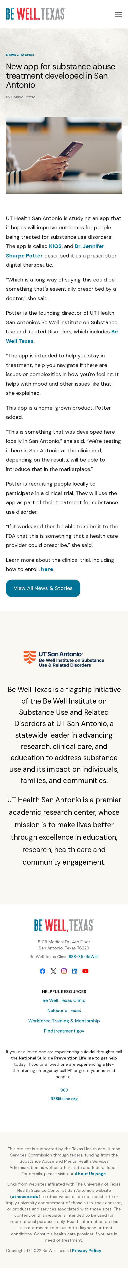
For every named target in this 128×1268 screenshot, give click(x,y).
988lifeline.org (64, 1098)
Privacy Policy (86, 1250)
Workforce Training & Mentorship (64, 1021)
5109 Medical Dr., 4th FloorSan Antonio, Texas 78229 (64, 945)
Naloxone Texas (64, 1011)
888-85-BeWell (84, 956)
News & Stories (20, 54)
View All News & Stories (43, 588)
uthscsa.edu (25, 1196)
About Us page (90, 1173)
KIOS (55, 246)
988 (64, 1090)
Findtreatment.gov (64, 1031)
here (47, 569)
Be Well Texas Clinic (64, 1000)
